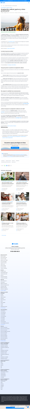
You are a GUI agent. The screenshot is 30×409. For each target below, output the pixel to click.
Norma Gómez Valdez (4, 188)
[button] (28, 407)
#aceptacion (3, 160)
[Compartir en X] (9, 165)
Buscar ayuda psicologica (12, 125)
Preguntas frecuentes (4, 262)
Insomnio (2, 303)
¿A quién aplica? (3, 282)
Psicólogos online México (12, 64)
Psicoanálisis (2, 377)
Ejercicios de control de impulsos (5, 328)
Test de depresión (3, 312)
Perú (1, 366)
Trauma (2, 305)
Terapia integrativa (3, 375)
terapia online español (11, 48)
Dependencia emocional (4, 306)
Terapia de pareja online (4, 273)
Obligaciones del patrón (4, 283)
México (2, 362)
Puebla (1, 382)
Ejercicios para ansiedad (4, 336)
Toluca (1, 389)
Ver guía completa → (4, 290)
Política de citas (3, 264)
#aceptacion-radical (8, 160)
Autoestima (2, 298)
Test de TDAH (3, 320)
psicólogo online (11, 41)
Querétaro (2, 386)
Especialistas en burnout (4, 358)
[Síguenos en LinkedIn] (14, 251)
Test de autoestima (3, 316)
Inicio (1, 5)
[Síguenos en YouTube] (18, 251)
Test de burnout (3, 314)
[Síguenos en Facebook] (11, 251)
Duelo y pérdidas (3, 302)
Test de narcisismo (3, 321)
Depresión (2, 295)
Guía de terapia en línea (4, 257)
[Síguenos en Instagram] (17, 251)
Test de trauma (3, 310)
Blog (3, 5)
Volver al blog (4, 235)
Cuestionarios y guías (3, 286)
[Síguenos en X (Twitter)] (12, 251)
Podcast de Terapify (3, 258)
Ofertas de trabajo (3, 265)
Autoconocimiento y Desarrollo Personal (6, 7)
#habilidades (17, 160)
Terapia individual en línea (4, 272)
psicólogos (3, 111)
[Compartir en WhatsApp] (5, 165)
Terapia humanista (3, 374)
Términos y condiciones (4, 268)
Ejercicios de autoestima (4, 327)
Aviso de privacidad (3, 266)
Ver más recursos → (3, 340)
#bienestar (13, 160)
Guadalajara (2, 385)
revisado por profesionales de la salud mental (18, 154)
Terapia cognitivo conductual (4, 371)
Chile (1, 367)
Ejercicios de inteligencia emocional (5, 331)
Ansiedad (2, 294)
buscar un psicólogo (9, 156)
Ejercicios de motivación (4, 332)
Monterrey (2, 383)
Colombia (2, 363)
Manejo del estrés (3, 299)
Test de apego (3, 317)
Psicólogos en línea (3, 271)
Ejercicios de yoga (3, 339)
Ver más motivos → (3, 307)
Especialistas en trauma (4, 351)
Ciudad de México (3, 381)
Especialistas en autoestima (4, 350)
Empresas (2, 275)
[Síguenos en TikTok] (15, 251)
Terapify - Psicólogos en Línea (5, 12)
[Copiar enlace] (11, 165)
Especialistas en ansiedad (4, 344)
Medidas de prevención (4, 287)
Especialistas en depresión (4, 346)
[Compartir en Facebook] (7, 165)
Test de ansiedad (3, 313)
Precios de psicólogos (4, 261)
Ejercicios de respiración (4, 335)
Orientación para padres (4, 276)
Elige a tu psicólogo (15, 147)
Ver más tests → (3, 324)
